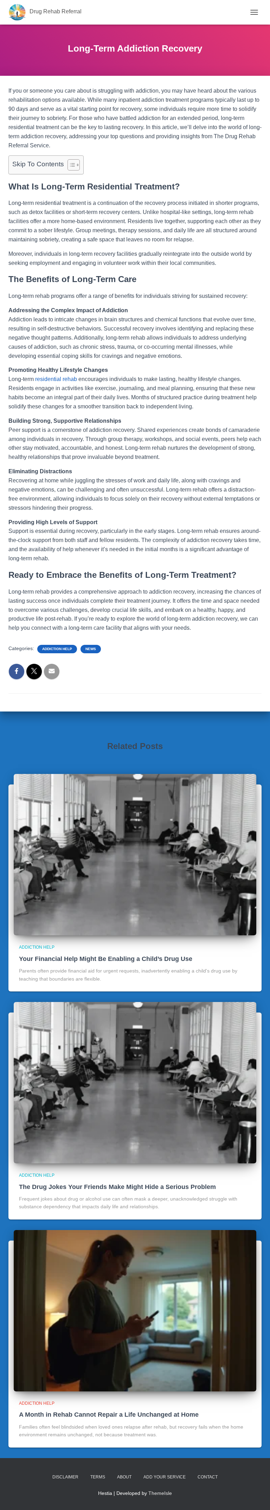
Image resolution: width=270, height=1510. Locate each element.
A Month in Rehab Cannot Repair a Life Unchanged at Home (109, 1414)
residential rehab (56, 379)
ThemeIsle (160, 1493)
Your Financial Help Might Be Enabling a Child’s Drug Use (105, 958)
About (124, 1477)
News (90, 649)
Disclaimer (65, 1477)
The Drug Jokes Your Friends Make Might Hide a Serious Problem (117, 1186)
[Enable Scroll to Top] (256, 1496)
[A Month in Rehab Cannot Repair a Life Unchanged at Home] (135, 1310)
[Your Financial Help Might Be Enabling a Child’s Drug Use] (135, 854)
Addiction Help (57, 649)
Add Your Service (164, 1477)
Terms (97, 1477)
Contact (208, 1477)
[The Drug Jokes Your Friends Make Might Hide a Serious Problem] (135, 1082)
